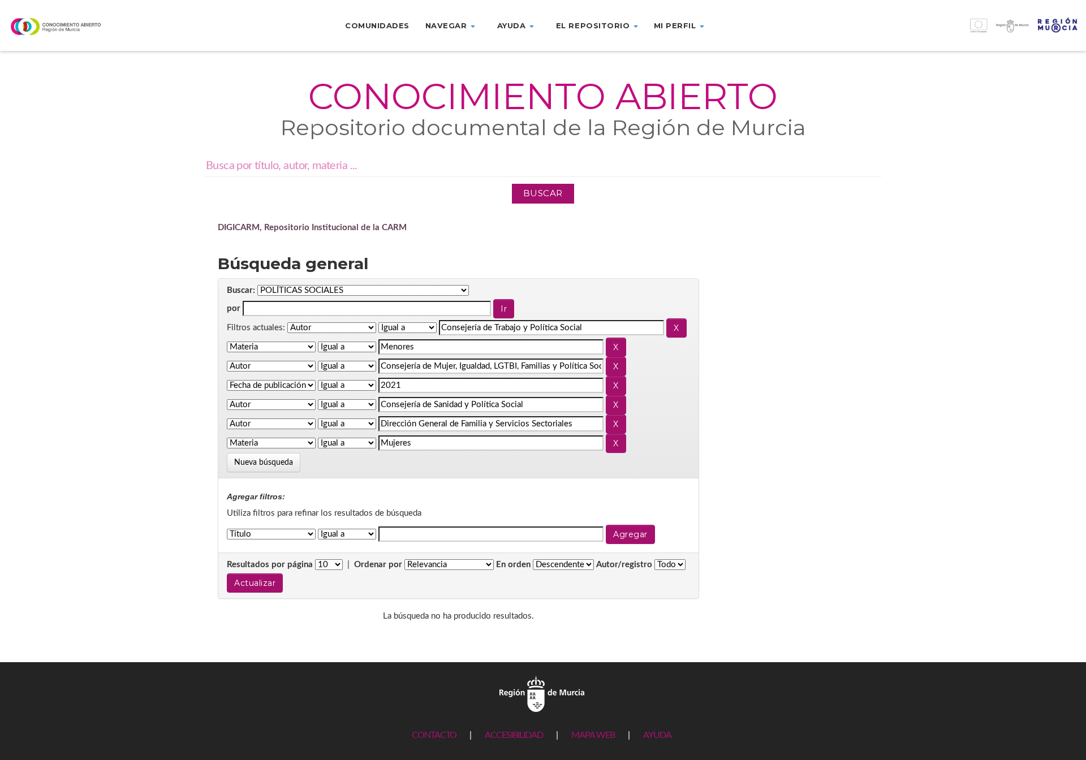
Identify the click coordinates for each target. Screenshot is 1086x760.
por (233, 308)
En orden (513, 564)
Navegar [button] (447, 25)
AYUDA (657, 735)
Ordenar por (378, 564)
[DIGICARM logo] (90, 26)
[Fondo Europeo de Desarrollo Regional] (950, 31)
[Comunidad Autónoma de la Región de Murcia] (541, 693)
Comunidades (377, 25)
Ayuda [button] (512, 25)
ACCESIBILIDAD (514, 735)
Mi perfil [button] (676, 25)
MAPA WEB (593, 735)
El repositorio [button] (594, 25)
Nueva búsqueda (263, 463)
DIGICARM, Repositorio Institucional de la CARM (312, 227)
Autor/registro (624, 564)
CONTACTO (434, 735)
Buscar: (241, 290)
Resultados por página (270, 564)
